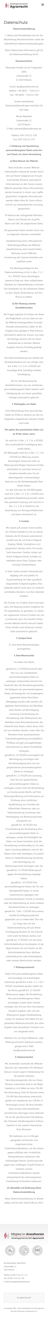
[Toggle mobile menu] (42, 4)
